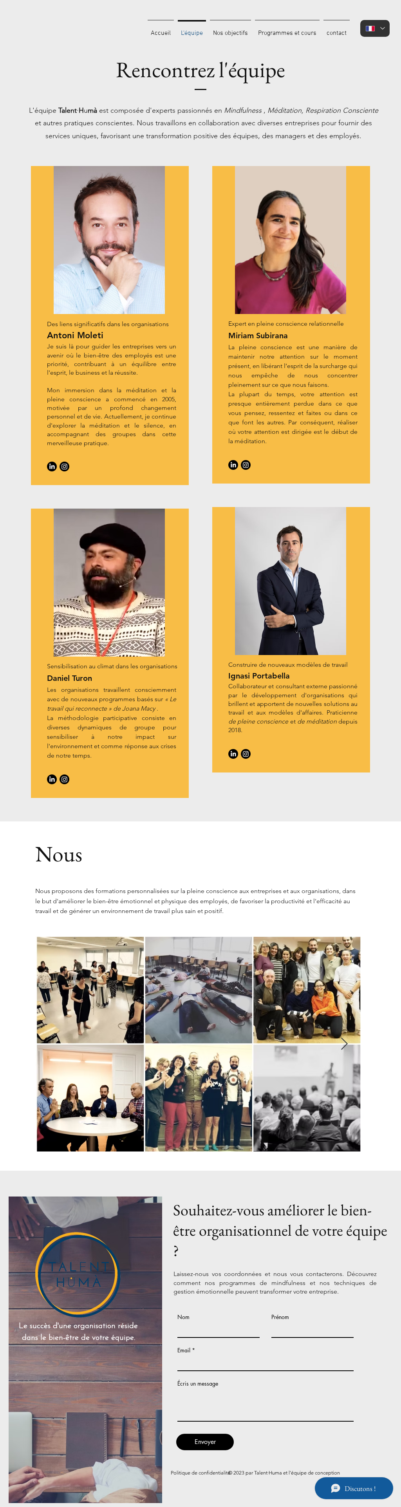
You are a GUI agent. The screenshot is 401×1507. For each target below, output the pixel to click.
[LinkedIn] (52, 466)
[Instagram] (64, 466)
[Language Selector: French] (375, 28)
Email (183, 1350)
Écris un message (197, 1383)
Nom (183, 1317)
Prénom (280, 1317)
